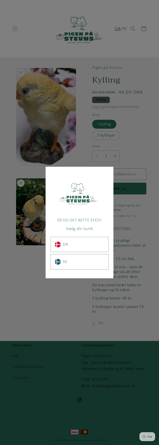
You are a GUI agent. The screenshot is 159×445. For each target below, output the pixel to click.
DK (65, 244)
